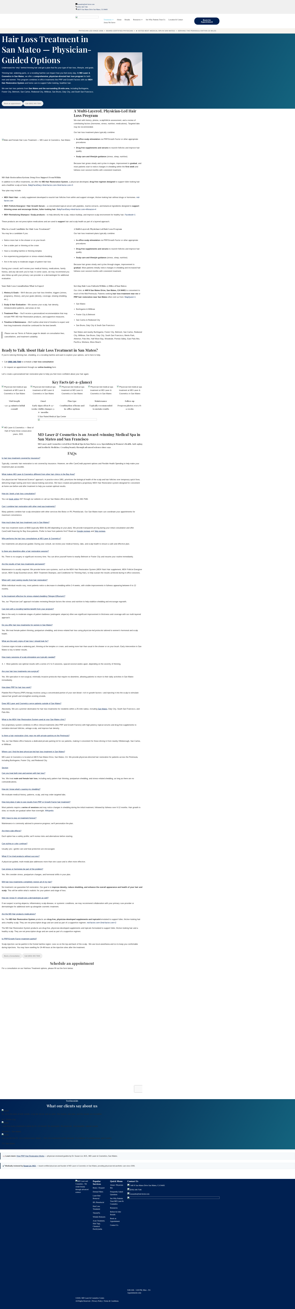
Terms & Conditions (111, 1301)
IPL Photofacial (98, 1202)
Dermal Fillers (98, 1192)
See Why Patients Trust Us (155, 20)
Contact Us (114, 1225)
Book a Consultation (12, 956)
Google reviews (83, 531)
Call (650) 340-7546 (33, 103)
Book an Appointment (207, 21)
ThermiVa (96, 1213)
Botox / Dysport (99, 1188)
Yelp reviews (99, 531)
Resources (114, 1208)
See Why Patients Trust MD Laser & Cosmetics (117, 1201)
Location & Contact (175, 20)
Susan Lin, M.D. (29, 1166)
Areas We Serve (109, 23)
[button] (113, 19)
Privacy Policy (97, 1301)
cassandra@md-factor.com (85, 4)
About (119, 20)
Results (127, 20)
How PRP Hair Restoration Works (30, 1156)
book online (14, 499)
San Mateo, (103, 709)
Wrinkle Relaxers (99, 1217)
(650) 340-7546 (82, 7)
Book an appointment (12, 103)
